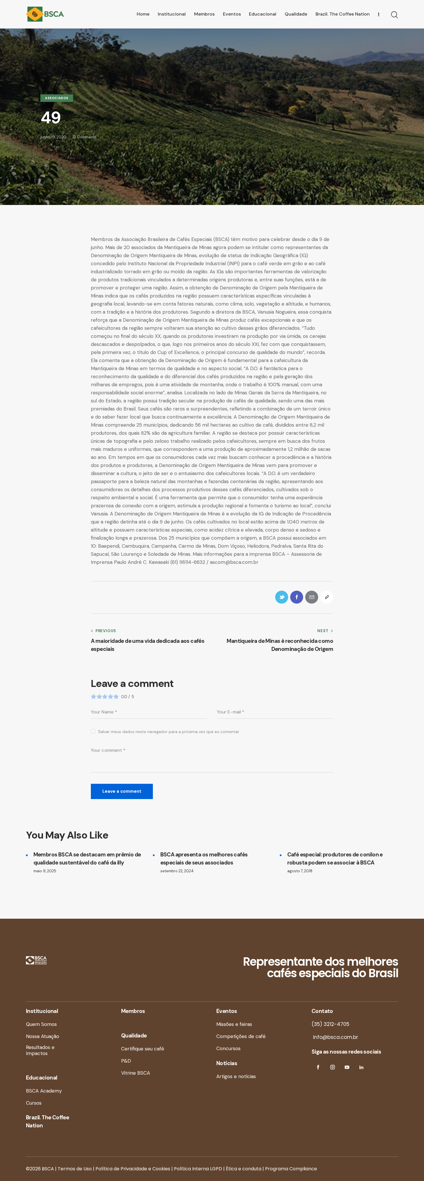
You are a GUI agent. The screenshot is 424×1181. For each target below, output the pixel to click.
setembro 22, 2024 (177, 871)
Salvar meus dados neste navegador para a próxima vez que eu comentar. (169, 731)
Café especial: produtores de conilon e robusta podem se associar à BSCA (335, 858)
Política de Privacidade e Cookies (132, 1168)
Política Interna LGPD (198, 1168)
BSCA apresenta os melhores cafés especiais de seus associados (204, 858)
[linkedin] (361, 1067)
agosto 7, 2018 (299, 871)
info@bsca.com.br (335, 1037)
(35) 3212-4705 (330, 1024)
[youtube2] (346, 1067)
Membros (133, 1011)
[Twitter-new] (281, 597)
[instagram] (332, 1067)
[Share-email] (311, 597)
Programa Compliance (291, 1168)
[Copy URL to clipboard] (326, 597)
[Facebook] (296, 597)
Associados (56, 98)
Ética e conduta (243, 1168)
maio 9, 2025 (44, 871)
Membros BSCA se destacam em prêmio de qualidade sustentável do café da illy (87, 858)
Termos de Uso (75, 1168)
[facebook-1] (318, 1067)
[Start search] (395, 15)
